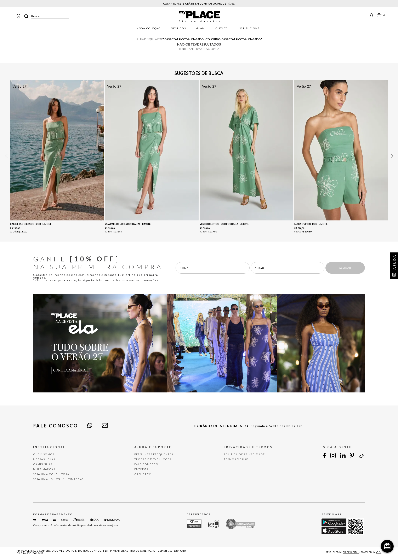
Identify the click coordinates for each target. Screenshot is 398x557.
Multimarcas (44, 469)
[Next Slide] (392, 156)
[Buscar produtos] (27, 16)
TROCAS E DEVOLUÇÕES (152, 459)
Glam (200, 28)
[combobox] (46, 16)
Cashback (142, 474)
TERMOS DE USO (236, 459)
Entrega (141, 469)
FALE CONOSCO (146, 464)
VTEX (378, 552)
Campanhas (42, 464)
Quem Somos (43, 454)
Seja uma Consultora (51, 474)
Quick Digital (351, 552)
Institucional (249, 28)
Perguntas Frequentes (153, 454)
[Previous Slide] (6, 156)
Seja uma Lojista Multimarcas (58, 479)
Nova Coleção (149, 28)
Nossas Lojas (44, 459)
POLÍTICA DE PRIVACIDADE (244, 454)
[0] (379, 15)
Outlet (221, 28)
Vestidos (178, 28)
